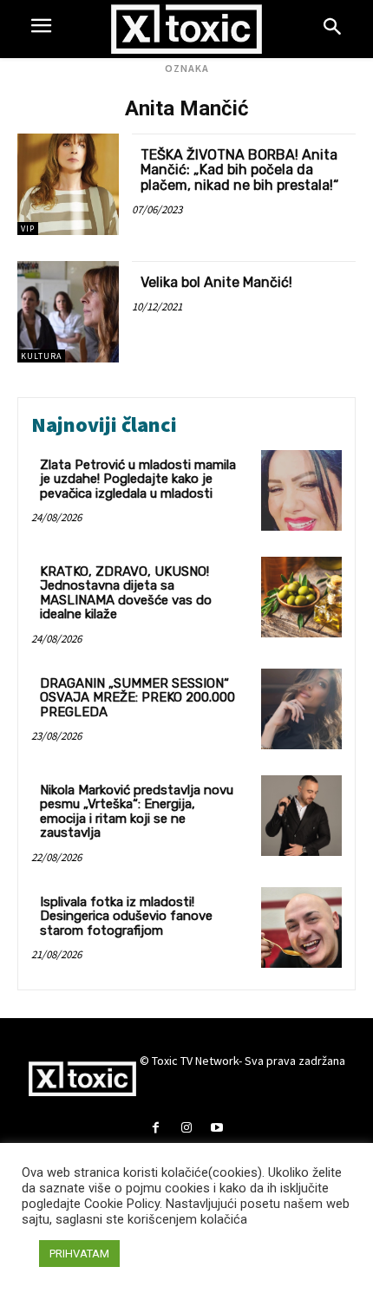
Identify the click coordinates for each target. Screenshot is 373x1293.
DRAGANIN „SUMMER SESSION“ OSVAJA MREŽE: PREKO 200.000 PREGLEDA (137, 698)
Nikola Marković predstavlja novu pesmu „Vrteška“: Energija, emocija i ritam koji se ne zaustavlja (136, 811)
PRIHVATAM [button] (79, 1253)
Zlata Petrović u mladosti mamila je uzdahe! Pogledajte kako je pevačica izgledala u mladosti (138, 479)
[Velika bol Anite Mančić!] (68, 311)
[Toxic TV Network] (187, 29)
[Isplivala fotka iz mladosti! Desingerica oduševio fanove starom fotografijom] (301, 927)
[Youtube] (217, 1129)
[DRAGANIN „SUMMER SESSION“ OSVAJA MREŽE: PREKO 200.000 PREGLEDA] (301, 709)
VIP (28, 228)
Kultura (41, 356)
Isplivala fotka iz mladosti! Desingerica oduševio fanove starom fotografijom (126, 916)
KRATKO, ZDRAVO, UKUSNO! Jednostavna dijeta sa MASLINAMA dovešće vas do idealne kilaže (126, 593)
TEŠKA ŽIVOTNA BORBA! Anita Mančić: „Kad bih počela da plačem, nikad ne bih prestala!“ (239, 170)
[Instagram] (186, 1129)
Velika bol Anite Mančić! (216, 282)
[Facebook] (156, 1129)
